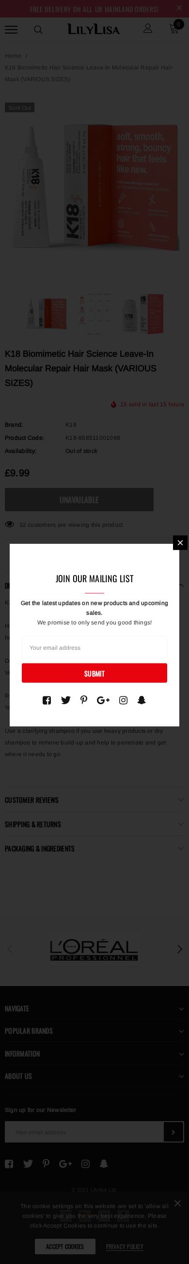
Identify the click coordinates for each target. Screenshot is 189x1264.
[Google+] (103, 700)
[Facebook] (47, 700)
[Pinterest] (83, 700)
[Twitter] (66, 700)
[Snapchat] (141, 700)
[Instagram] (123, 700)
